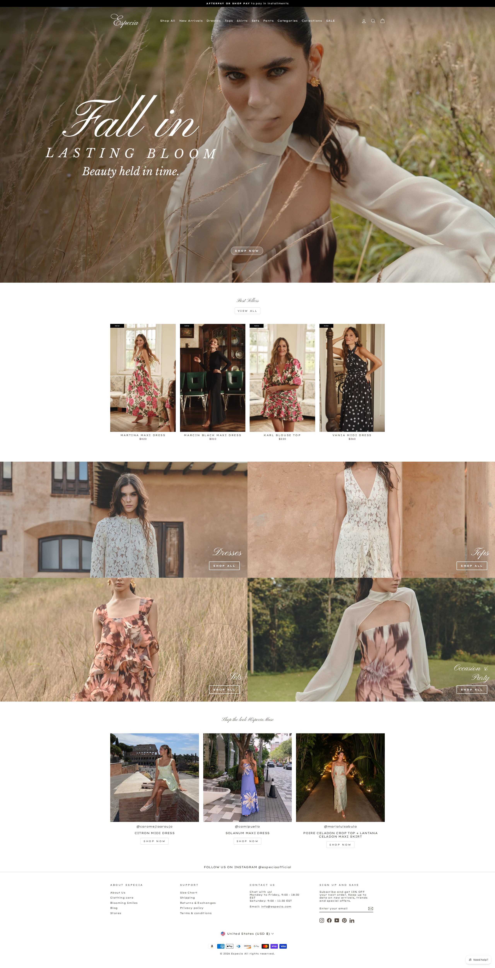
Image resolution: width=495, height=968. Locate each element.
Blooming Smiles (124, 902)
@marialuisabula (340, 826)
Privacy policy (192, 907)
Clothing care (121, 897)
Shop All (167, 20)
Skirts (242, 20)
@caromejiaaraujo (154, 826)
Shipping (187, 897)
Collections (312, 20)
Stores (115, 913)
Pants (268, 20)
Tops (229, 20)
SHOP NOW (247, 250)
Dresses (214, 20)
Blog (114, 907)
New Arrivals (191, 20)
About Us (117, 892)
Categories (287, 20)
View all (248, 310)
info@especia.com (276, 906)
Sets (255, 20)
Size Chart (189, 892)
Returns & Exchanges (198, 902)
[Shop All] (101, 520)
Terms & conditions (196, 913)
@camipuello (247, 826)
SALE (330, 20)
